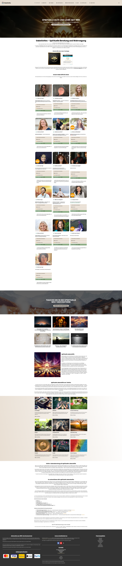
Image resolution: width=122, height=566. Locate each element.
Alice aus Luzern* (40, 98)
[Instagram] (63, 543)
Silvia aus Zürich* (40, 233)
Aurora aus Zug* (58, 233)
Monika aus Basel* (58, 165)
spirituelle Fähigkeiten (78, 68)
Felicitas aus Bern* (75, 98)
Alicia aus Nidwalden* (76, 131)
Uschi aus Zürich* (40, 131)
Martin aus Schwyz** (76, 233)
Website (73, 510)
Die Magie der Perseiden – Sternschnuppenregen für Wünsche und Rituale (43, 330)
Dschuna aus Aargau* (76, 165)
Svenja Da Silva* (75, 199)
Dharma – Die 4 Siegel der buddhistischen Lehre (61, 346)
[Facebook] (58, 543)
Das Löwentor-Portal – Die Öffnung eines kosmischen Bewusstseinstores (61, 329)
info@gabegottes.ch (61, 553)
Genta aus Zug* (40, 165)
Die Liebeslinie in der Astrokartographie (79, 329)
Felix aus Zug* (40, 199)
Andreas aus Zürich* (59, 131)
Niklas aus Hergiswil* (59, 199)
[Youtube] (61, 543)
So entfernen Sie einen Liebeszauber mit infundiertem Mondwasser (79, 346)
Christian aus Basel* (59, 98)
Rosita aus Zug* (40, 267)
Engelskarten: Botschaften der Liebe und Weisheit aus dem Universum (43, 346)
